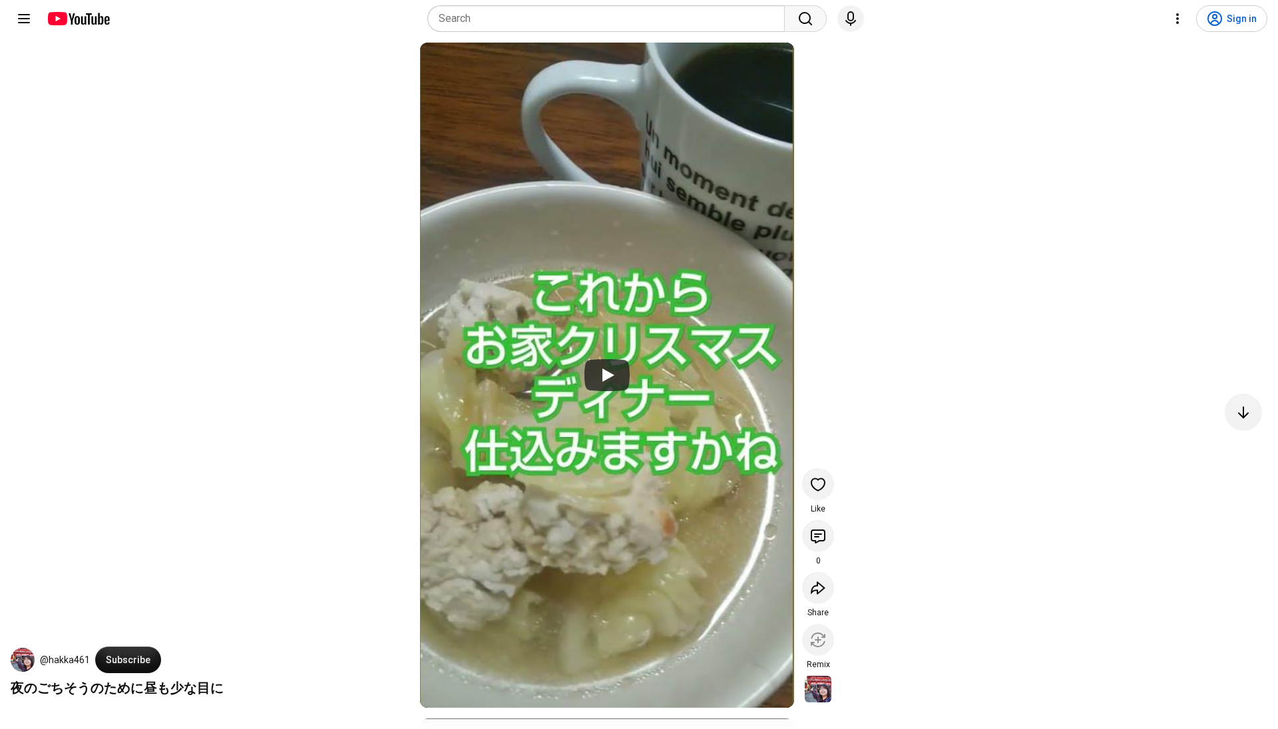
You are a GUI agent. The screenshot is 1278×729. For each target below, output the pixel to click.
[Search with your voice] (850, 18)
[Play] (607, 375)
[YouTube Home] (78, 18)
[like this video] (818, 484)
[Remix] (818, 640)
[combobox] (610, 19)
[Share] (818, 588)
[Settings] (1177, 19)
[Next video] (1243, 412)
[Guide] (24, 19)
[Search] (805, 18)
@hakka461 (65, 660)
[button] (23, 660)
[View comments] (818, 536)
